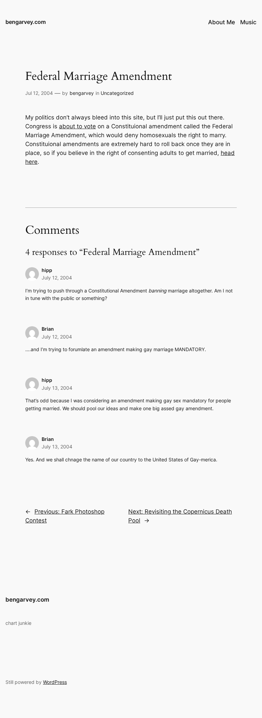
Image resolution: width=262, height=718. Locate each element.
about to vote (77, 126)
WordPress (55, 682)
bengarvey (82, 93)
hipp (47, 270)
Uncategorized (117, 93)
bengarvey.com (25, 21)
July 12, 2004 (57, 278)
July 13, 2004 (57, 388)
